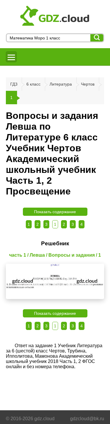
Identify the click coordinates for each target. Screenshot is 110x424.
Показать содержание (55, 211)
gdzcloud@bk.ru (87, 418)
